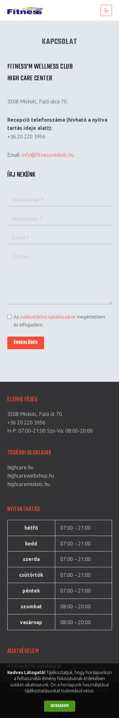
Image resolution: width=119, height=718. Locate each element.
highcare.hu (20, 467)
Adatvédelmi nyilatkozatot (48, 316)
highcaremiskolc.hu (28, 484)
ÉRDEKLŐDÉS (26, 342)
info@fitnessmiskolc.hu (48, 155)
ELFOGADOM (60, 706)
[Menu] (106, 10)
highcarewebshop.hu (30, 475)
